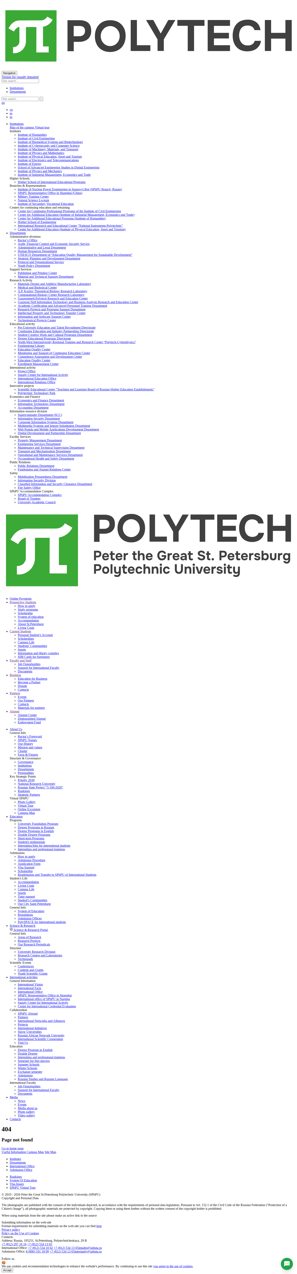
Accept (7, 1270)
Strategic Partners (29, 794)
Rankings (24, 791)
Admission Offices (30, 918)
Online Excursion (29, 809)
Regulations (25, 914)
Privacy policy (11, 1229)
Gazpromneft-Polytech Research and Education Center (53, 298)
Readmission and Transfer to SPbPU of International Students (57, 874)
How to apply (26, 606)
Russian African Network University (41, 1035)
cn (11, 109)
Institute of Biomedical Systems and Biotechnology (50, 142)
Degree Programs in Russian (36, 827)
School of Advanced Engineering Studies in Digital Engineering (58, 167)
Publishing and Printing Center (37, 273)
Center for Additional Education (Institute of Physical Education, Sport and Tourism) (71, 229)
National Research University (36, 783)
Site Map (50, 1152)
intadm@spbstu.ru (90, 1248)
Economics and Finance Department (41, 400)
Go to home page (13, 1148)
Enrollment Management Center (38, 364)
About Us (16, 729)
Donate (22, 686)
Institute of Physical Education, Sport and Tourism (50, 156)
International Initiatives (32, 1028)
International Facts (29, 988)
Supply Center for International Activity (43, 375)
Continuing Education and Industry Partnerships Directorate (56, 331)
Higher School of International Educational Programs (51, 182)
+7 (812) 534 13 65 (39, 1244)
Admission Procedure (31, 860)
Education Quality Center (34, 349)
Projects (23, 1024)
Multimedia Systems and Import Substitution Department (54, 425)
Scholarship (25, 613)
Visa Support (26, 867)
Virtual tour (42, 127)
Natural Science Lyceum (33, 200)
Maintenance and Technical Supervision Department (51, 447)
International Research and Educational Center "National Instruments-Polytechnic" (70, 225)
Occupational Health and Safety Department (46, 458)
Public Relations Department (36, 466)
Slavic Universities (30, 1031)
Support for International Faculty (38, 667)
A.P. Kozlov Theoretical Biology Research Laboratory (52, 291)
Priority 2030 (26, 780)
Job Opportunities (29, 664)
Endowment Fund (29, 722)
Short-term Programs (31, 838)
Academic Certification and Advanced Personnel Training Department (62, 305)
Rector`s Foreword (30, 736)
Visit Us (23, 1042)
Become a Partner (29, 682)
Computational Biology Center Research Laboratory (51, 295)
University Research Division (36, 951)
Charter (22, 751)
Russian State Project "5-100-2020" (40, 787)
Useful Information (14, 1152)
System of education (31, 617)
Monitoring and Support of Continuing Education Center (54, 353)
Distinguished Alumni (32, 718)
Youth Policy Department (34, 265)
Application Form (29, 864)
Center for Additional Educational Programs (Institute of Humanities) (61, 218)
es (11, 117)
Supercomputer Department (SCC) (40, 415)
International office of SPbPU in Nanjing (44, 999)
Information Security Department (39, 418)
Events (22, 697)
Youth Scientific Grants (32, 973)
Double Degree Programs (34, 834)
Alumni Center (27, 715)
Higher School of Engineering (37, 222)
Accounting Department (33, 407)
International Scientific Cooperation (40, 1039)
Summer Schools (28, 1064)
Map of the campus (22, 127)
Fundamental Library (31, 345)
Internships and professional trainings (41, 849)
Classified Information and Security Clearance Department (55, 484)
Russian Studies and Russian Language (43, 1079)
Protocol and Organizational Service (41, 262)
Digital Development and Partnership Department (49, 433)
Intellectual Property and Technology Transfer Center (51, 313)
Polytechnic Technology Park (36, 393)
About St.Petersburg (31, 624)
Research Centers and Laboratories (40, 955)
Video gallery (26, 1115)
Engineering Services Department (39, 444)
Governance (25, 762)
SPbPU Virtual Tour (23, 1187)
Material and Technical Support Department (46, 276)
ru (11, 113)
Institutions (17, 88)
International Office (30, 991)
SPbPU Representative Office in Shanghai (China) (50, 193)
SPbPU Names (27, 740)
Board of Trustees (29, 498)
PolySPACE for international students (42, 922)
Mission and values (30, 747)
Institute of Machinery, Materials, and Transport (48, 149)
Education (16, 816)
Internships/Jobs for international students (44, 845)
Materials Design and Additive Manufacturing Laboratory (54, 284)
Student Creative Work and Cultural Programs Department (55, 335)
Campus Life (26, 642)
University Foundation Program (38, 823)
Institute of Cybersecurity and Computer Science (49, 145)
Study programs (28, 609)
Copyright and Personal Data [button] (20, 1198)
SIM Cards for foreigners (34, 657)
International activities (24, 977)
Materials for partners (31, 707)
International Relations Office (36, 382)
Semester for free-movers (34, 1061)
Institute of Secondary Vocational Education (46, 204)
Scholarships (26, 638)
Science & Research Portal (30, 930)
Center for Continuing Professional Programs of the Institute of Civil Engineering (69, 211)
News (21, 1101)
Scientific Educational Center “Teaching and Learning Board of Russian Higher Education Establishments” (86, 389)
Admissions (25, 1075)
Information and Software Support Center (44, 316)
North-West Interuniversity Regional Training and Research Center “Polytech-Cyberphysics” (77, 342)
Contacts (23, 689)
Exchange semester (30, 1071)
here (99, 1226)
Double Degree (27, 1053)
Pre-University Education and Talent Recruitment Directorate (57, 327)
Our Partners (26, 700)
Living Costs (26, 627)
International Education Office (37, 378)
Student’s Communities (32, 900)
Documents (25, 671)
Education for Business (32, 678)
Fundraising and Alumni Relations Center (44, 469)
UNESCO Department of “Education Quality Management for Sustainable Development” (75, 254)
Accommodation (28, 620)
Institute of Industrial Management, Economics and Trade (54, 174)
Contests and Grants (30, 970)
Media (14, 1097)
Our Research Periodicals (34, 944)
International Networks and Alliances (41, 1021)
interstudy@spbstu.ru (88, 1251)
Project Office (27, 371)
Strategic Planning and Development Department (49, 258)
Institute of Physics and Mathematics (41, 153)
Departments (18, 91)
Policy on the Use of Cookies (20, 1233)
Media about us (27, 1108)
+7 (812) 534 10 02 (40, 1248)
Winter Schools (27, 1068)
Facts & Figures (28, 754)
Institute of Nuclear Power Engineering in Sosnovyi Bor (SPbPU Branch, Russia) (70, 189)
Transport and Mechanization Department (44, 451)
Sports (22, 649)
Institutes (15, 1159)
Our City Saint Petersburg (34, 904)
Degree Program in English (35, 1050)
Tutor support (26, 896)
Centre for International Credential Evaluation (47, 1006)
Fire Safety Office (29, 487)
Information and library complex (38, 653)
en (3, 102)
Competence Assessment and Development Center (50, 356)
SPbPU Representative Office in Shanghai (45, 995)
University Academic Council (37, 502)
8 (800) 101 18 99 (37, 1251)
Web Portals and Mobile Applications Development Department (58, 429)
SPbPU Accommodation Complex (40, 495)
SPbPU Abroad (28, 1013)
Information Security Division (37, 480)
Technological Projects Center (37, 320)
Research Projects (29, 941)
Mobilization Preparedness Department (42, 476)
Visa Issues (17, 1184)
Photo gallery (26, 1112)
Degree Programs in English (36, 831)
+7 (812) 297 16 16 (14, 1244)
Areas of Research (29, 937)
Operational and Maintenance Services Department (50, 455)
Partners (23, 1017)
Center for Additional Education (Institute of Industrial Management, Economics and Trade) (76, 214)
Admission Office (21, 1170)
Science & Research (22, 925)
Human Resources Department (37, 251)
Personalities (26, 773)
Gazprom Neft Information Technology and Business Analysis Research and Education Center (78, 302)
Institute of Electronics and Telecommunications (48, 160)
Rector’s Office (27, 240)
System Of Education (23, 1180)
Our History (25, 743)
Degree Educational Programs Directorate (44, 338)
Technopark (25, 959)
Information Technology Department (41, 404)
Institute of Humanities (32, 134)
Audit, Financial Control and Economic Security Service (54, 244)
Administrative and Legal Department (42, 247)
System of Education (31, 911)
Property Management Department (40, 440)
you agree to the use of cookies (173, 1266)
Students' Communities (32, 646)
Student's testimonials (31, 842)
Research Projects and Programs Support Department (51, 309)
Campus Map (26, 813)
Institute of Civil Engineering (36, 138)
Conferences (26, 966)
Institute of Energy (29, 164)
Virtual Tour (25, 805)
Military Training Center (33, 196)
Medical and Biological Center (37, 287)
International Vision (30, 984)
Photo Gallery (27, 802)
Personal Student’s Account (35, 635)
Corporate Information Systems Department (45, 422)
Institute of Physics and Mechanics (40, 171)
